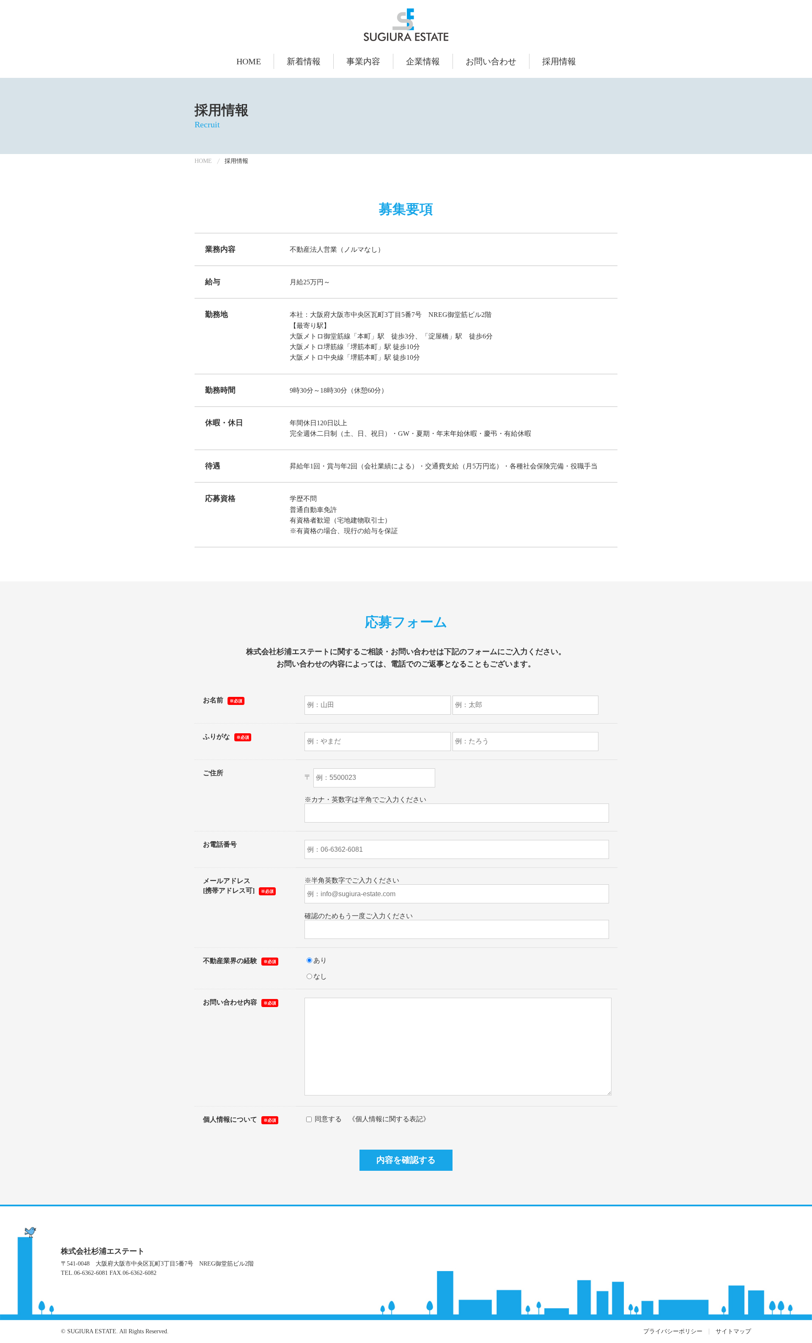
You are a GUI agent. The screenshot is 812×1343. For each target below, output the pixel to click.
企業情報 (423, 61)
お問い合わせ (491, 61)
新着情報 (304, 61)
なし (320, 976)
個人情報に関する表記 (389, 1119)
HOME (248, 61)
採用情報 (559, 61)
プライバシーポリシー (672, 1331)
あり (320, 960)
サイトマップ (733, 1331)
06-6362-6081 (91, 1273)
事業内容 (363, 61)
